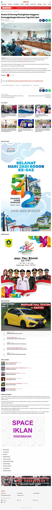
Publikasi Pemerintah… (11, 369)
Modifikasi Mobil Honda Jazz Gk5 (14, 333)
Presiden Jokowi (7, 470)
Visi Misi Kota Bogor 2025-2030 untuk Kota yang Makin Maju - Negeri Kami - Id (17, 401)
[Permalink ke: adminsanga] (2, 20)
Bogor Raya (9, 347)
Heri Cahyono (26, 58)
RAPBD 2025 (22, 61)
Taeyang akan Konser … (11, 379)
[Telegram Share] (46, 20)
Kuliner (14, 388)
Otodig (8, 332)
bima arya (5, 454)
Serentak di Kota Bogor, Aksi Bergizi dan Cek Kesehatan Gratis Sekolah (25, 130)
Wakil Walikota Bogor (8, 461)
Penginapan (11, 337)
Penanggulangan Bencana (26, 85)
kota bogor (6, 452)
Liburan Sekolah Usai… (11, 364)
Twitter (20, 500)
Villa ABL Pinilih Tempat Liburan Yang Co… (16, 338)
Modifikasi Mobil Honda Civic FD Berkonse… (17, 344)
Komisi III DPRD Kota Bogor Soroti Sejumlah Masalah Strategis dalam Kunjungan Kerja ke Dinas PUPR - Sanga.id (24, 405)
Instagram (36, 500)
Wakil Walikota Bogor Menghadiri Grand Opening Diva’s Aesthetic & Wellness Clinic (42, 130)
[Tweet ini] (43, 20)
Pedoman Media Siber (5, 495)
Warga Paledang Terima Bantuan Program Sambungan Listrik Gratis (39, 96)
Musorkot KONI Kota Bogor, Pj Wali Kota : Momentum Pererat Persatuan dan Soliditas (12, 96)
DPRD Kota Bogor (7, 466)
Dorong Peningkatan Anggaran (8, 85)
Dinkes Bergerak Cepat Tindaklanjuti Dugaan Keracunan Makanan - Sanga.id (17, 408)
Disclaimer (19, 493)
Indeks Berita (36, 493)
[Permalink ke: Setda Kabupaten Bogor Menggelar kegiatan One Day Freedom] (43, 109)
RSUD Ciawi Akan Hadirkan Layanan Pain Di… (17, 349)
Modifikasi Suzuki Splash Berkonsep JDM (16, 354)
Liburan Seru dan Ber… (11, 384)
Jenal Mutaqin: (6, 463)
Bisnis (7, 362)
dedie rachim (6, 449)
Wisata (15, 337)
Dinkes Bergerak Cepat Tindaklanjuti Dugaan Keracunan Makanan (15, 406)
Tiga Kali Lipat (36, 85)
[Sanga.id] (26, 1)
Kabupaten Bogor (18, 347)
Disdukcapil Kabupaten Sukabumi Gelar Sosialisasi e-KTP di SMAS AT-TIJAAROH (9, 115)
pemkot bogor (6, 456)
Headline (13, 347)
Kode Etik (3, 493)
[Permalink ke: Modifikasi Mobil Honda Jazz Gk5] (26, 317)
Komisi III (12, 58)
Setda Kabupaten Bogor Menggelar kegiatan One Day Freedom (41, 115)
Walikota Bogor (7, 459)
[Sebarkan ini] (40, 20)
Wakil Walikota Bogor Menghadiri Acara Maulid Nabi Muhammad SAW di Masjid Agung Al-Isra (8, 130)
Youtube (4, 502)
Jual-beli (14, 378)
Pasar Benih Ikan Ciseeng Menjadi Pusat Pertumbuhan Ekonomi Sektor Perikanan (19, 8)
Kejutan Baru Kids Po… (11, 374)
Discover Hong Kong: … (11, 390)
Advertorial (8, 367)
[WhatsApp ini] (49, 20)
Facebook (4, 500)
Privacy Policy (20, 495)
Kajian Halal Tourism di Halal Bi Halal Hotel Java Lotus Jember (31, 413)
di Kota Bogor (6, 468)
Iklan (8, 337)
